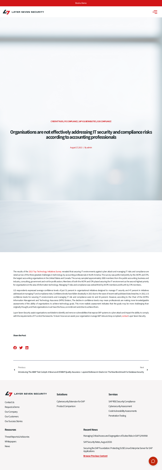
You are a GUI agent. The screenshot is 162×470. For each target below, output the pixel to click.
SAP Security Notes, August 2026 (97, 442)
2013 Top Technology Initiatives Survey (45, 271)
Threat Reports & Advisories (17, 437)
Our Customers (12, 416)
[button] (15, 348)
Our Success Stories (13, 421)
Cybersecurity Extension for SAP (71, 401)
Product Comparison (66, 406)
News (7, 446)
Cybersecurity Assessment (120, 406)
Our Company (11, 412)
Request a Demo (12, 407)
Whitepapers (10, 441)
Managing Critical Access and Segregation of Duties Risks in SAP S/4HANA (115, 436)
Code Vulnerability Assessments (123, 411)
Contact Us (9, 402)
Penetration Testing (117, 415)
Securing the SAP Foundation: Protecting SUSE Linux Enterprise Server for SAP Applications (117, 449)
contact (125, 316)
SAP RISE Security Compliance (122, 401)
